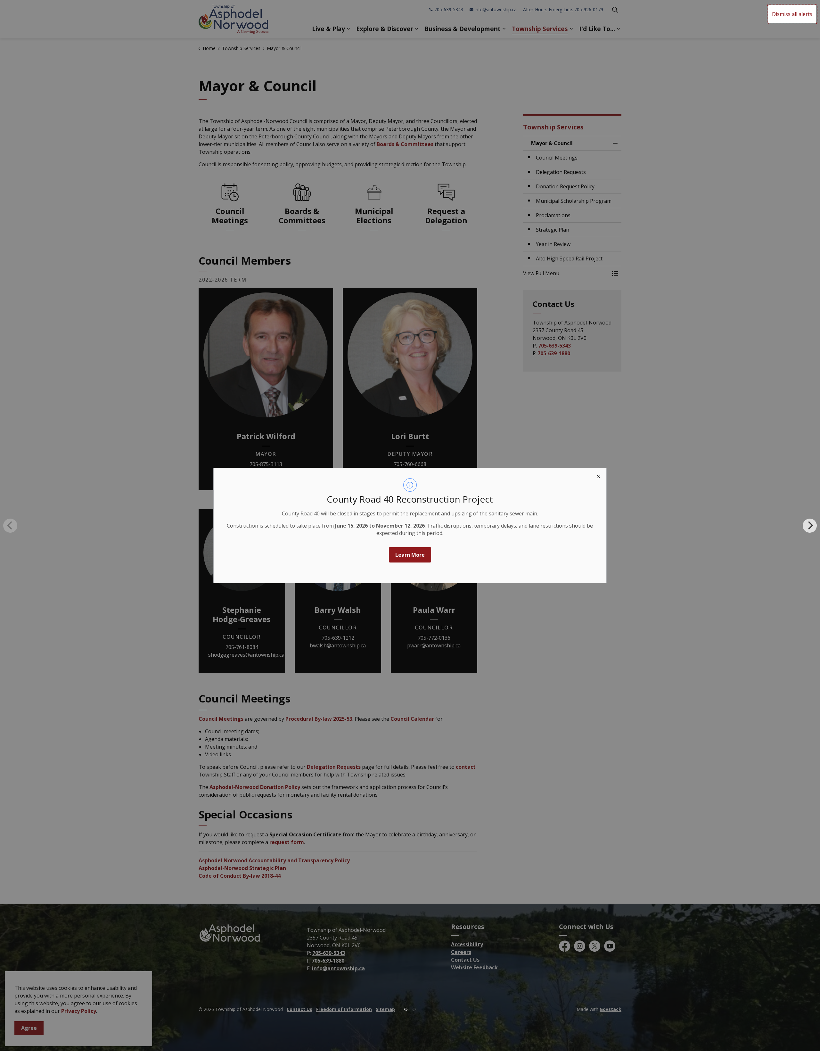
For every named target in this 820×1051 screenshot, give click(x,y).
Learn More (410, 554)
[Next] (810, 526)
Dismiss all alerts (792, 14)
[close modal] (598, 475)
